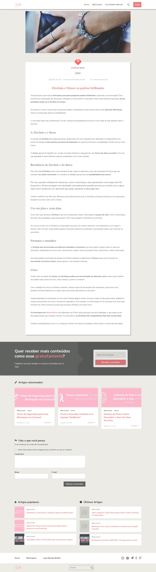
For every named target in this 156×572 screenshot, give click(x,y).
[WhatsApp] (140, 558)
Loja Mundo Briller (114, 5)
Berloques (97, 5)
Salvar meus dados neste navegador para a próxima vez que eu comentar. (45, 450)
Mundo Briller (52, 312)
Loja (137, 4)
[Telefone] (136, 559)
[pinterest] (127, 558)
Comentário (19, 454)
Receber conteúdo (111, 362)
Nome (17, 472)
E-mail (54, 472)
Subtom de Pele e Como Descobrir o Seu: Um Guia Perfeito (117, 417)
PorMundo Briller (78, 68)
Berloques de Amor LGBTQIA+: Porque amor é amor (114, 540)
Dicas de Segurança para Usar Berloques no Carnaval (33, 416)
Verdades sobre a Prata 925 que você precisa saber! (50, 539)
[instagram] (122, 558)
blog (57, 323)
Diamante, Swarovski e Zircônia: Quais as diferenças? (50, 512)
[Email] (132, 558)
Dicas (86, 5)
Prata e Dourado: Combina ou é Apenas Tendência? (76, 416)
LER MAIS (47, 423)
